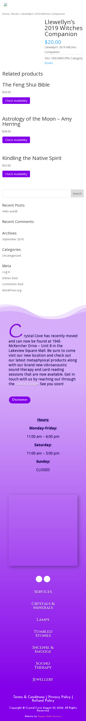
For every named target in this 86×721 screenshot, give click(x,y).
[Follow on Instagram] (47, 579)
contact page (26, 383)
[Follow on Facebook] (39, 579)
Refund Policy (43, 701)
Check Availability (16, 100)
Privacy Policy (59, 697)
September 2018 (13, 239)
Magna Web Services (49, 716)
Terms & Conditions (29, 697)
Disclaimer (19, 399)
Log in (6, 272)
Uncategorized (11, 255)
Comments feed (12, 284)
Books (49, 63)
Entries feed (10, 278)
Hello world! (9, 211)
